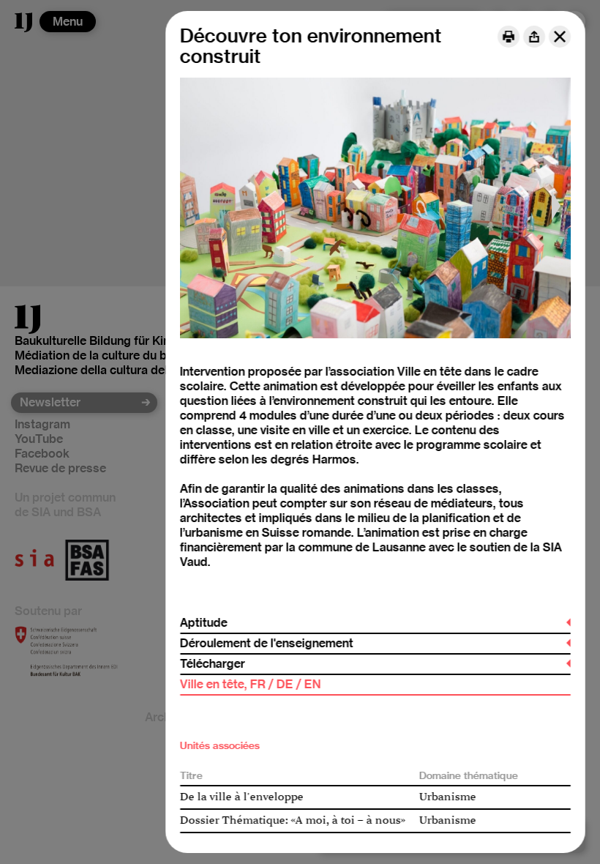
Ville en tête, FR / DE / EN (250, 684)
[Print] (509, 37)
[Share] (534, 37)
